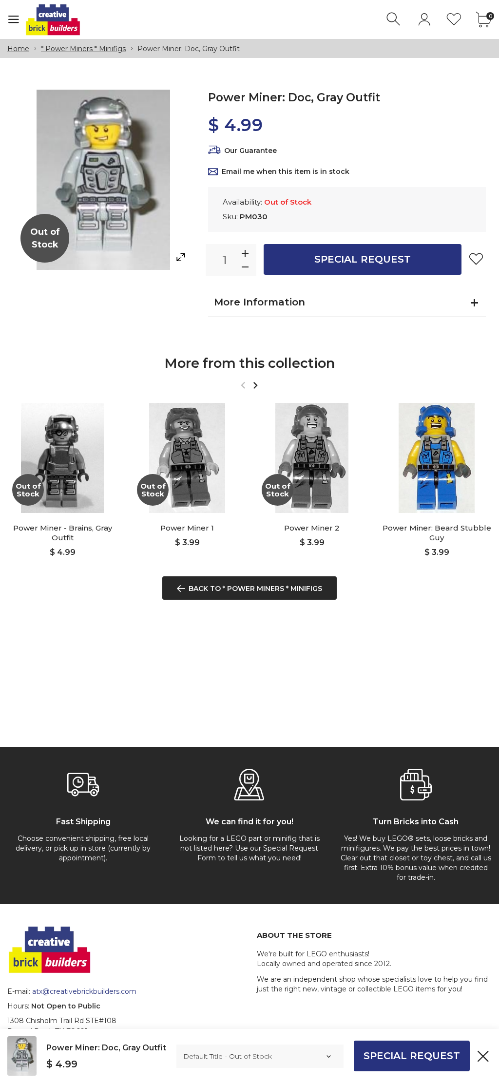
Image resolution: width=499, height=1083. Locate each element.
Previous (243, 385)
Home (18, 48)
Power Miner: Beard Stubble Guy (437, 532)
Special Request (362, 259)
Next (255, 385)
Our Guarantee (250, 150)
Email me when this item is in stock (285, 171)
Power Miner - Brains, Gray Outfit (62, 532)
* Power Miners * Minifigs (83, 48)
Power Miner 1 (187, 527)
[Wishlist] (454, 19)
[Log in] (424, 19)
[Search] (394, 19)
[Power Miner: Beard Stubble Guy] (437, 458)
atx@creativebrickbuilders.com (84, 991)
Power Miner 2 (312, 527)
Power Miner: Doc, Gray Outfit (106, 1047)
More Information (259, 302)
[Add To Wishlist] (476, 258)
